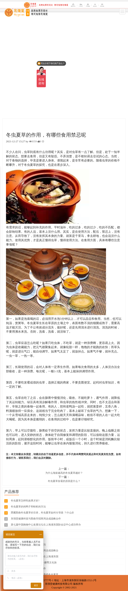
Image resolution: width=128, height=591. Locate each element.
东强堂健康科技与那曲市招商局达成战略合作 (36, 518)
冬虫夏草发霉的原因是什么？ (64, 481)
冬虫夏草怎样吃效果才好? (25, 500)
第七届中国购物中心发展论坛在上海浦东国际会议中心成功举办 (46, 524)
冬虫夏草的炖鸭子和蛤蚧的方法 (28, 506)
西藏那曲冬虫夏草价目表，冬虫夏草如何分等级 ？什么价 (42, 512)
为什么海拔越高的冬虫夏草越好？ (64, 473)
